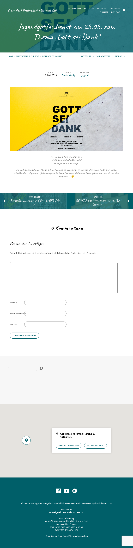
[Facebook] (58, 491)
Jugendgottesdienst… (53, 56)
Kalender (102, 8)
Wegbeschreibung (95, 446)
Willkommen (74, 8)
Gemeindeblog (23, 56)
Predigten (115, 8)
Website (13, 324)
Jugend (36, 56)
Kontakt (115, 12)
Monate (119, 56)
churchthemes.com (103, 503)
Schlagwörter (103, 56)
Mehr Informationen (69, 446)
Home (10, 56)
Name (13, 302)
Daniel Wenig (68, 75)
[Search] (41, 368)
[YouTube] (66, 491)
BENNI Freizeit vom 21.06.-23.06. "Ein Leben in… (98, 203)
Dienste (104, 12)
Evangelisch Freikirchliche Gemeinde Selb (32, 10)
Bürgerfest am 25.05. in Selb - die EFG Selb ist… (34, 203)
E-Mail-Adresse (18, 313)
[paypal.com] (74, 491)
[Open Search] (124, 10)
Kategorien (86, 56)
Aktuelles (89, 8)
